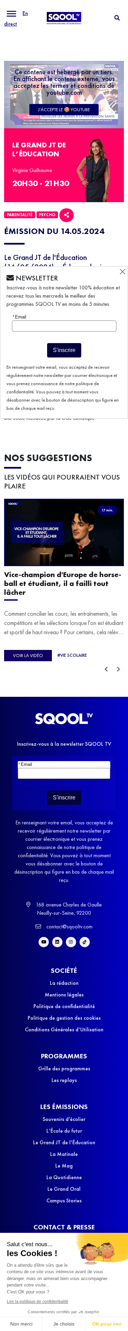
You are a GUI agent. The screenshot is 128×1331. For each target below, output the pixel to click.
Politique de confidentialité (64, 1006)
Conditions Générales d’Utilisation (64, 1029)
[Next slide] (118, 669)
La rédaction (64, 983)
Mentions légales (64, 994)
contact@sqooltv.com (69, 926)
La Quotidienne (64, 1177)
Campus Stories (64, 1200)
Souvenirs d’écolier (64, 1119)
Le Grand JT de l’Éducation (64, 1142)
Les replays (64, 1080)
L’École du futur (64, 1130)
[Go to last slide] (106, 669)
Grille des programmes (64, 1068)
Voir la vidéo (28, 655)
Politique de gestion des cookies (64, 1017)
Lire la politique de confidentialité (37, 1301)
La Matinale (64, 1154)
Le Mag (64, 1165)
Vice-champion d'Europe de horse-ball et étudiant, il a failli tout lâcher (62, 583)
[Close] (122, 271)
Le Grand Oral (64, 1188)
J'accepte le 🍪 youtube (64, 109)
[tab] (117, 18)
